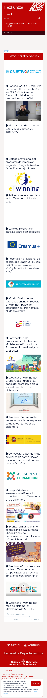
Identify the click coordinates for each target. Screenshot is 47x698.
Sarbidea (31, 24)
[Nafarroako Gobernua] (23, 662)
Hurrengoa (34, 619)
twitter (15, 645)
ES (8, 26)
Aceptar (36, 683)
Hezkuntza (13, 7)
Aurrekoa (14, 619)
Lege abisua (7, 670)
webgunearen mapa (14, 24)
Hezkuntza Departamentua (23, 653)
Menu (8, 14)
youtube (33, 645)
